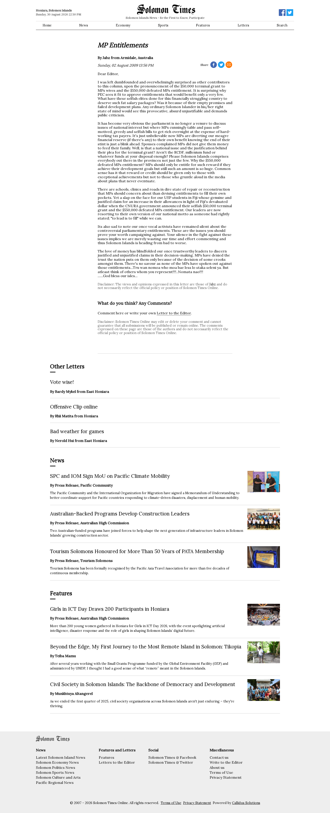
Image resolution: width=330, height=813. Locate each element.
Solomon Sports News (55, 772)
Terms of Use (221, 772)
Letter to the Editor (174, 313)
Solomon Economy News (57, 762)
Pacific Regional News (55, 782)
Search (282, 25)
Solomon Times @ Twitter (170, 762)
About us (217, 767)
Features (203, 25)
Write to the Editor (226, 762)
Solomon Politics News (55, 767)
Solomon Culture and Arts (58, 777)
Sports (163, 25)
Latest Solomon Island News (60, 757)
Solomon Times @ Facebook (172, 757)
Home (47, 25)
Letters (243, 25)
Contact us (219, 757)
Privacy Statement (226, 777)
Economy (123, 25)
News (83, 25)
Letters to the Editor (117, 762)
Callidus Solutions (246, 803)
